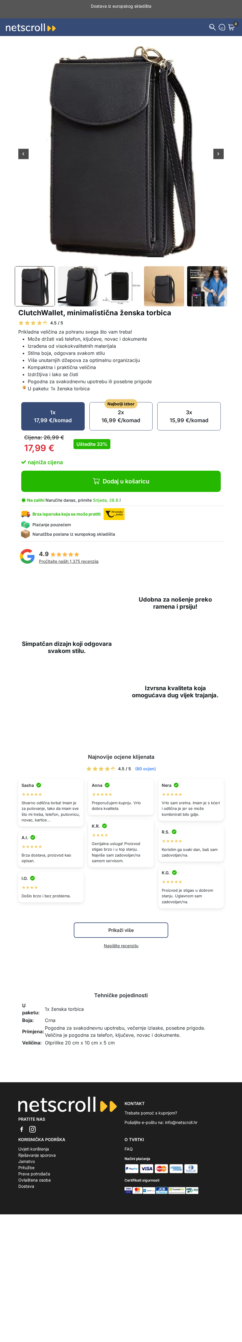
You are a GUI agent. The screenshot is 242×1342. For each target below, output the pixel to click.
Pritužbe (26, 1161)
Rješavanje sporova (37, 1148)
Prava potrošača (34, 1167)
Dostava (26, 1179)
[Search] (212, 21)
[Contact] (222, 21)
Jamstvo (26, 1155)
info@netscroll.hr (181, 1116)
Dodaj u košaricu (126, 475)
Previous (23, 148)
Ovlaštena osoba (34, 1173)
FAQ (129, 1142)
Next (218, 148)
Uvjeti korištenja (33, 1142)
